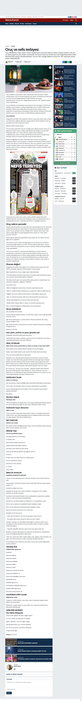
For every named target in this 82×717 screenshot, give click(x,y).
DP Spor (22, 23)
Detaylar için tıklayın (65, 163)
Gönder (9, 693)
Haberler (7, 46)
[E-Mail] (15, 669)
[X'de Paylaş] (66, 62)
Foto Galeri (65, 20)
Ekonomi (17, 23)
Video (71, 20)
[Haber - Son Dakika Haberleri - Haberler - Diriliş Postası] (12, 20)
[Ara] (76, 20)
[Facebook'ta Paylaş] (63, 62)
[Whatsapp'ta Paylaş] (68, 62)
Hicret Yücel (17, 666)
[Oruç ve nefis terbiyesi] (29, 79)
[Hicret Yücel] (9, 667)
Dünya (6, 23)
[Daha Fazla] (71, 62)
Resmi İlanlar (28, 23)
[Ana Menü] (76, 24)
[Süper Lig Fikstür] (75, 167)
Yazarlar (35, 23)
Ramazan (13, 46)
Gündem (12, 23)
